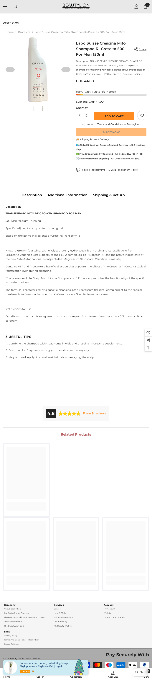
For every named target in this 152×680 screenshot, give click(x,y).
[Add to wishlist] (141, 115)
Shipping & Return (109, 195)
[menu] (5, 6)
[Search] (15, 6)
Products (24, 32)
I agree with (88, 124)
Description (11, 22)
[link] (26, 504)
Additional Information (67, 195)
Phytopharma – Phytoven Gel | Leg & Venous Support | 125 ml (43, 665)
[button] (10, 69)
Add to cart (114, 116)
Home (10, 32)
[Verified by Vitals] (33, 671)
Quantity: (82, 107)
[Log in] (136, 6)
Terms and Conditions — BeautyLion (118, 124)
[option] (38, 69)
